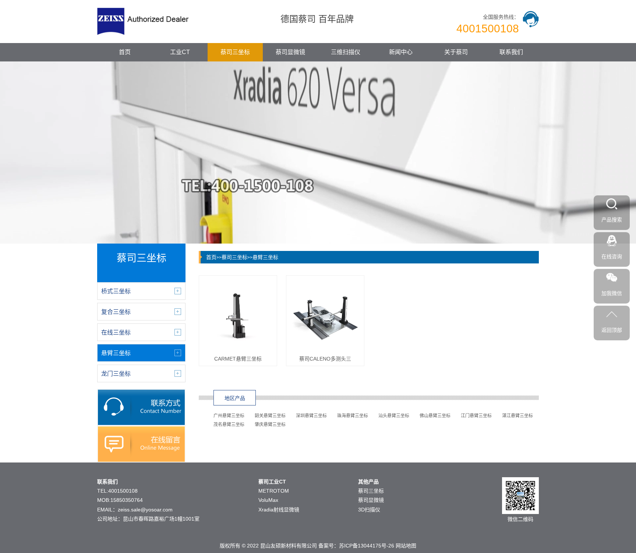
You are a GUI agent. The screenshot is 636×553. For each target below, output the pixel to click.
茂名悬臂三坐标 (228, 424)
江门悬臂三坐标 (476, 415)
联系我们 (511, 52)
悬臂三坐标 (265, 257)
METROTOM (273, 491)
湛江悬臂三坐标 (517, 415)
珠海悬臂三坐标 (352, 415)
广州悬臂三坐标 (228, 415)
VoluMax (268, 500)
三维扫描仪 (345, 52)
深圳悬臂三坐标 (311, 415)
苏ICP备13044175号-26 (366, 546)
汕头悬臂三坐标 (393, 415)
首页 (125, 52)
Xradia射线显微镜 (278, 510)
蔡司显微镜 (290, 52)
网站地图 (406, 546)
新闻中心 (401, 52)
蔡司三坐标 (235, 52)
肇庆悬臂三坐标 (270, 424)
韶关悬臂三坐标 (270, 415)
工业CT (180, 52)
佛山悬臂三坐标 (435, 415)
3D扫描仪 (369, 510)
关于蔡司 (456, 52)
